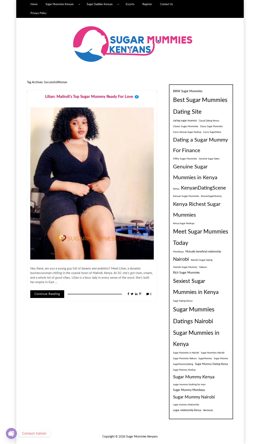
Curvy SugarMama (212, 132)
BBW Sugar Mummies (188, 91)
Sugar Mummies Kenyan (60, 4)
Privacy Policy (38, 13)
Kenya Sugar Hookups (184, 223)
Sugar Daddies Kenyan (100, 4)
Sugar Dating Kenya (182, 301)
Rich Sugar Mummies (186, 272)
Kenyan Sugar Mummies (186, 196)
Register (147, 4)
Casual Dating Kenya (209, 121)
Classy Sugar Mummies (211, 126)
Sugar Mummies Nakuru (185, 358)
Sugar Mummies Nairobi (212, 353)
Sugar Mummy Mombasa (189, 390)
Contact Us (166, 4)
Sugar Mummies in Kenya (196, 338)
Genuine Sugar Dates (209, 159)
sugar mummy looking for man (189, 384)
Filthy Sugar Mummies (185, 158)
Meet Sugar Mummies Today (200, 237)
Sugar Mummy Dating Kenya (211, 364)
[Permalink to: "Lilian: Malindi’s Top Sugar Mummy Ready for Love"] (92, 183)
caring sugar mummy (185, 120)
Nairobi (181, 259)
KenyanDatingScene (203, 188)
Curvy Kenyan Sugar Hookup (187, 132)
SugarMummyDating (183, 364)
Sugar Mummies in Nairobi (186, 353)
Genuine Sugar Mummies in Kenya (195, 172)
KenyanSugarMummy (211, 196)
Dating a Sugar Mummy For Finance (200, 145)
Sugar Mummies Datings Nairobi (193, 316)
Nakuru (203, 267)
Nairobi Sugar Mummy (185, 267)
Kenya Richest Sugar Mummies (196, 210)
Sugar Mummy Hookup (184, 370)
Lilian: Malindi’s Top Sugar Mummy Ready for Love (89, 97)
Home (34, 4)
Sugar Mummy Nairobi (194, 397)
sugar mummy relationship (186, 405)
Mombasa (178, 251)
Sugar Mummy (221, 358)
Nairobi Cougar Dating (201, 260)
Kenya (176, 189)
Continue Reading (47, 294)
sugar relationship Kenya (187, 410)
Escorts (130, 4)
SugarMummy (205, 358)
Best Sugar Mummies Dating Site (200, 106)
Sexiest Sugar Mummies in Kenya (196, 286)
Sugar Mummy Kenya (193, 377)
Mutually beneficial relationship (203, 251)
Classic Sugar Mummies (185, 126)
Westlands (208, 410)
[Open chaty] (11, 433)
